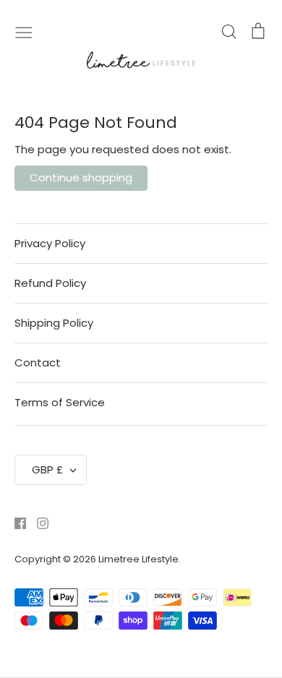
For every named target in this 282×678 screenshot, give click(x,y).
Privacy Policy (49, 243)
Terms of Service (59, 402)
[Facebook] (15, 522)
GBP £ (47, 469)
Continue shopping (81, 177)
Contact (37, 362)
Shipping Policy (53, 322)
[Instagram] (37, 522)
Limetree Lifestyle (138, 559)
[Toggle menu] (23, 31)
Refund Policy (50, 283)
